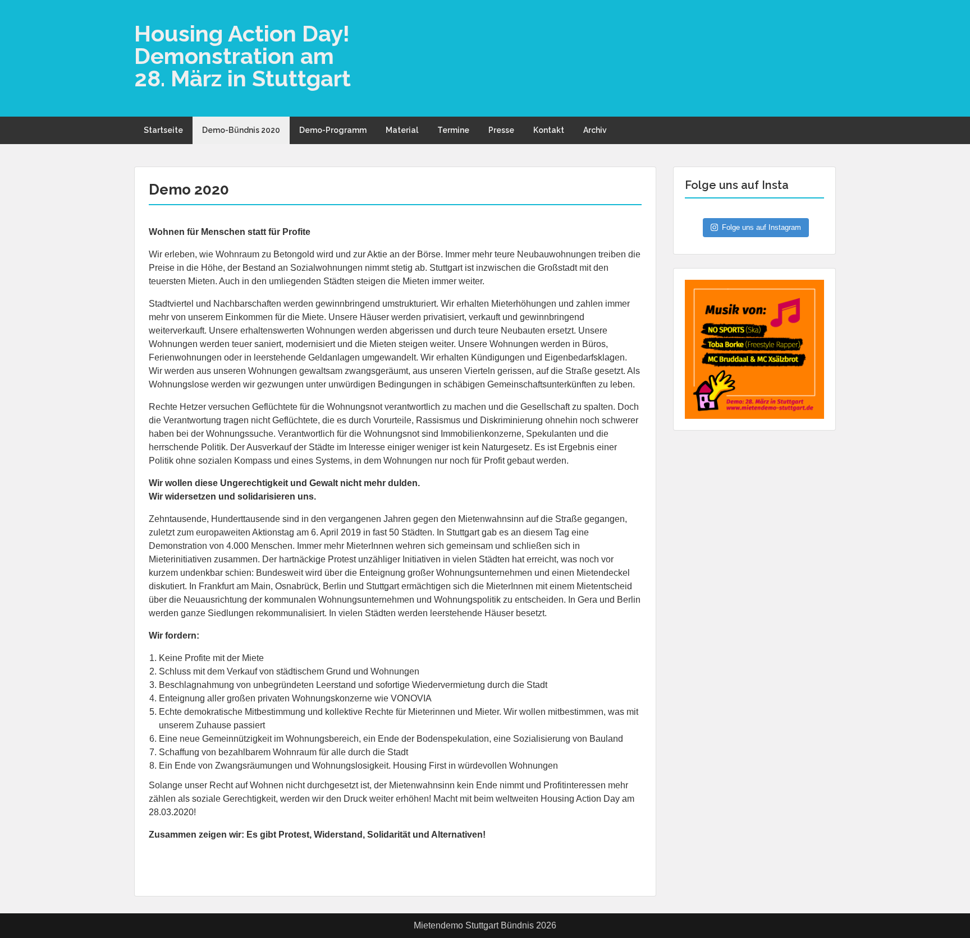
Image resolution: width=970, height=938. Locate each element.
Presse (501, 130)
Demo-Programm (333, 130)
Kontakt (548, 130)
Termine (453, 130)
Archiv (595, 130)
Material (402, 130)
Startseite (163, 130)
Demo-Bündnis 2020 (241, 130)
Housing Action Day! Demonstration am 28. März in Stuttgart (242, 55)
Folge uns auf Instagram (761, 227)
